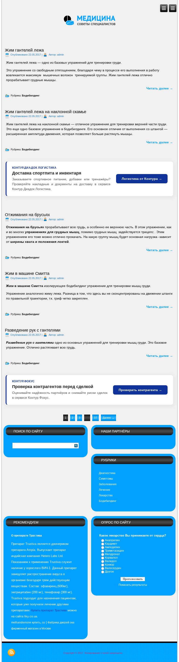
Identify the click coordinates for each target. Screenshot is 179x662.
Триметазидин (114, 550)
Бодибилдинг (31, 95)
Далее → (108, 417)
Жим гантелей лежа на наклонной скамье (45, 111)
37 (95, 417)
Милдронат (112, 554)
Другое (109, 571)
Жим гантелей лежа (24, 50)
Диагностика (107, 473)
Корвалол (111, 557)
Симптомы (106, 478)
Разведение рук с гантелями (32, 330)
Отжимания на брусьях (27, 214)
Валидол (111, 561)
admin (60, 54)
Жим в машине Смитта (27, 273)
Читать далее (159, 88)
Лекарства (106, 495)
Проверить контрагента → (140, 390)
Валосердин (113, 568)
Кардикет (111, 543)
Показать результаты (133, 584)
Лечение (104, 489)
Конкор (109, 564)
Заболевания (108, 484)
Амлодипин (112, 547)
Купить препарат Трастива (49, 610)
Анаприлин (112, 540)
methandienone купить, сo (28, 622)
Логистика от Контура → (142, 179)
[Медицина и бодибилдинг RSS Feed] (11, 652)
